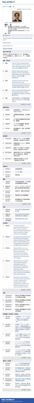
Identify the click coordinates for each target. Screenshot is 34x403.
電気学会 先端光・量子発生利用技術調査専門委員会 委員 (23, 375)
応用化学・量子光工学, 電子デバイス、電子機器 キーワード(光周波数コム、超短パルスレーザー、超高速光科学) (16, 55)
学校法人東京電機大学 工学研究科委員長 (23, 310)
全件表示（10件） (26, 390)
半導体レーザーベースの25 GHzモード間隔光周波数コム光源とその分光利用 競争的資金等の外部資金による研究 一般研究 (23, 328)
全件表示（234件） (26, 290)
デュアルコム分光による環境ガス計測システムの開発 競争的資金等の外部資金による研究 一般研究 (23, 352)
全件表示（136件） (26, 104)
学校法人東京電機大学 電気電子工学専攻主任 (23, 301)
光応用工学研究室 (7, 48)
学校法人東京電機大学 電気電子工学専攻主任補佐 (23, 296)
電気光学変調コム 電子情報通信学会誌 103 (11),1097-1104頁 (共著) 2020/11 (21, 99)
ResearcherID (6, 43)
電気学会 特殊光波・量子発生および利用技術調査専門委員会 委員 (22, 385)
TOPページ (5, 6)
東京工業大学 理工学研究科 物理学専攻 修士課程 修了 (22, 215)
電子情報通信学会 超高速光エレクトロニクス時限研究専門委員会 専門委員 (22, 369)
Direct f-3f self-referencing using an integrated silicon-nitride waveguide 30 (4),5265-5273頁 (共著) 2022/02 (21, 92)
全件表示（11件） (26, 133)
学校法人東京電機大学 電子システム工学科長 (23, 305)
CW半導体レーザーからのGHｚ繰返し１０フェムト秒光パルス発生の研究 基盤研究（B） (22, 319)
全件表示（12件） (26, 358)
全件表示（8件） (26, 204)
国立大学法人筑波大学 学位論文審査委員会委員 (23, 379)
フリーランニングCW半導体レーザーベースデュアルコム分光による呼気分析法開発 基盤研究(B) (23, 344)
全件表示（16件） (26, 163)
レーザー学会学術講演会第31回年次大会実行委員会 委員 (22, 364)
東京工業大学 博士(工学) (21, 219)
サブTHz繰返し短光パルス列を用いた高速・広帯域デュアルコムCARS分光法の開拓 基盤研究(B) (22, 336)
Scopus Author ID (7, 45)
